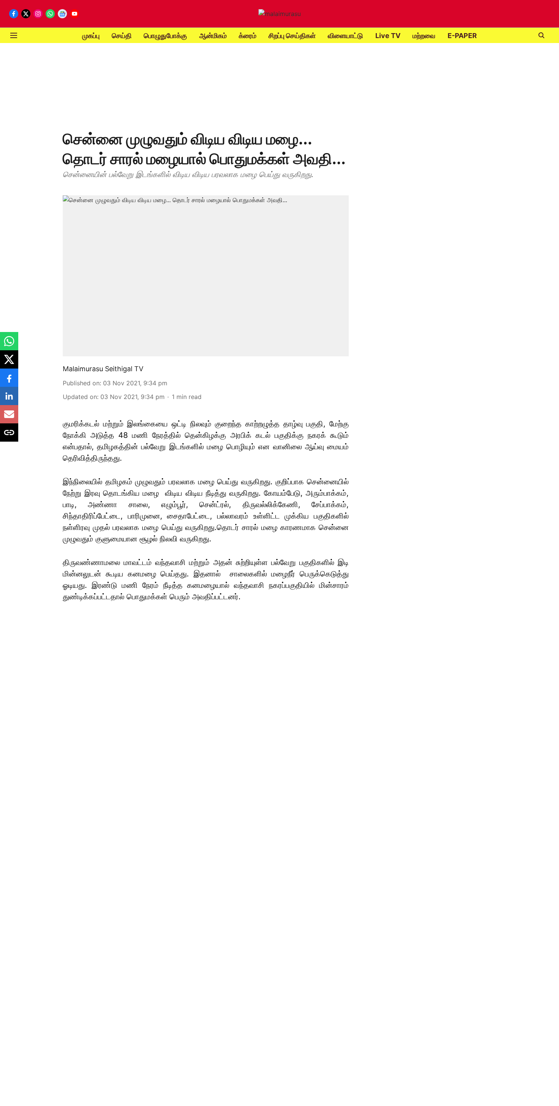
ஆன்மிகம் (213, 36)
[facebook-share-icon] (9, 381)
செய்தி (122, 36)
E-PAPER (462, 36)
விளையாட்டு (345, 36)
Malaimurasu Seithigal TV (103, 369)
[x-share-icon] (9, 363)
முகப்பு (91, 36)
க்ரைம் (247, 36)
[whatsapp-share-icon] (9, 345)
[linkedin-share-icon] (9, 400)
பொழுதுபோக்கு (165, 36)
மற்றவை (424, 36)
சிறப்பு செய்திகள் (292, 36)
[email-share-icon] (9, 418)
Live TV (387, 36)
